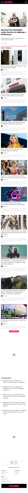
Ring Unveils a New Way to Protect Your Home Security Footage (13, 66)
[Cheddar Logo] (8, 2)
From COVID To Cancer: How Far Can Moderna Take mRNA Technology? (13, 94)
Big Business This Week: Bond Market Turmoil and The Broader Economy (13, 388)
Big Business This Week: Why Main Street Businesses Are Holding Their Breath (14, 404)
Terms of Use (4, 479)
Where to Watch (4, 472)
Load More (14, 331)
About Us (3, 473)
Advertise (17, 472)
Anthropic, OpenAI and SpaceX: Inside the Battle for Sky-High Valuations (13, 123)
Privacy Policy (4, 478)
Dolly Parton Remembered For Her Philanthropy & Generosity (12, 149)
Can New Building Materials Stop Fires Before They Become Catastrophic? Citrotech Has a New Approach (13, 292)
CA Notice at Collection (6, 481)
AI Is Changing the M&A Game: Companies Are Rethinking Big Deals (13, 203)
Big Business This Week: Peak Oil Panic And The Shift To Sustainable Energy (14, 396)
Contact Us (17, 473)
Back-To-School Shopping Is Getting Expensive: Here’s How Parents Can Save (14, 176)
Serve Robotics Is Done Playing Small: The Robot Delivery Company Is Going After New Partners (13, 262)
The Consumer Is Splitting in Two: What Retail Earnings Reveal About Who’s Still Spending (14, 232)
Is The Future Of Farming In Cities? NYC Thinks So (13, 321)
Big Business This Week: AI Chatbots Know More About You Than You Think (14, 412)
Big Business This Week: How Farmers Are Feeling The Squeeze (14, 381)
